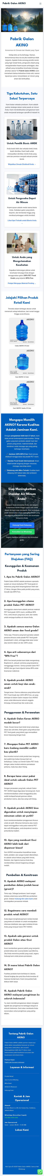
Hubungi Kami (9, 1090)
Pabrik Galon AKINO (14, 3)
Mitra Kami (8, 1083)
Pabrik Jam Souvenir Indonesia (14, 1062)
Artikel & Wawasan (11, 1087)
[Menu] (40, 4)
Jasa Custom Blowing (11, 1080)
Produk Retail (9, 1076)
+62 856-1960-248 (11, 1117)
